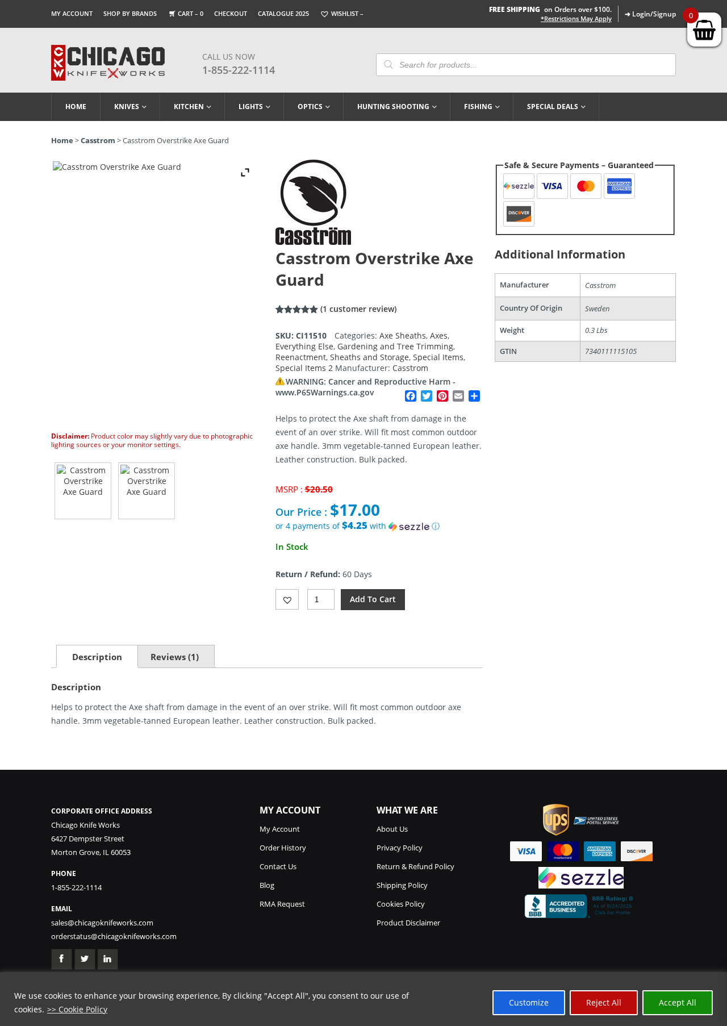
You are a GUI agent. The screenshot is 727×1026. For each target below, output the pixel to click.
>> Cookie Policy (77, 1009)
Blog (267, 885)
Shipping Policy (402, 885)
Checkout (230, 13)
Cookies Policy (401, 904)
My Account (72, 13)
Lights (251, 106)
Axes (439, 335)
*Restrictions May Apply (576, 18)
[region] (363, 999)
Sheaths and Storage (369, 357)
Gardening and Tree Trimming (395, 346)
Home (75, 106)
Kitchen (189, 106)
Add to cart (373, 599)
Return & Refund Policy (415, 866)
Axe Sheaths (402, 335)
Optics (310, 106)
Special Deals (552, 106)
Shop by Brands (130, 13)
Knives (126, 106)
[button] (378, 526)
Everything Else (304, 346)
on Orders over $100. (550, 9)
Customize (529, 1002)
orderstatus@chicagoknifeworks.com (114, 936)
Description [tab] (97, 656)
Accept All (677, 1002)
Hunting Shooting (393, 106)
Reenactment (300, 357)
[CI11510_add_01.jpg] (146, 490)
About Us (392, 829)
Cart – (190, 13)
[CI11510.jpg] (83, 490)
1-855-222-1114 (238, 70)
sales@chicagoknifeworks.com (102, 922)
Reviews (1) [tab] (175, 656)
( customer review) (358, 308)
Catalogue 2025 (283, 13)
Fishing (478, 106)
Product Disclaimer (408, 922)
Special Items (438, 357)
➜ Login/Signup (650, 14)
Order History (283, 848)
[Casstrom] (313, 241)
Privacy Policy (400, 848)
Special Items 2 (304, 367)
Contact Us (278, 866)
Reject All (603, 1002)
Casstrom (98, 140)
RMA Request (282, 904)
